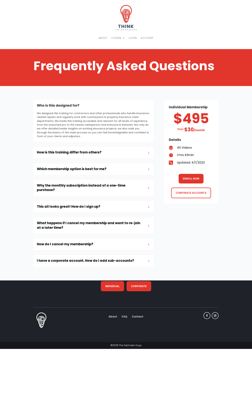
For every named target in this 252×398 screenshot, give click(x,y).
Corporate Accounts (191, 192)
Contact (137, 317)
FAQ (124, 317)
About (113, 317)
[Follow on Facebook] (206, 315)
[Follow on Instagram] (215, 315)
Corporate (139, 286)
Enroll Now (191, 178)
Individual (112, 286)
